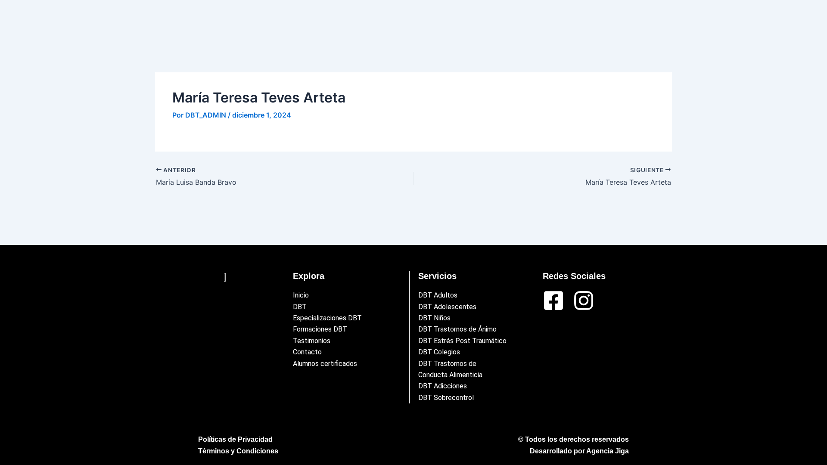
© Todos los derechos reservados (573, 439)
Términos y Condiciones (238, 451)
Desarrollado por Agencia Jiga (579, 451)
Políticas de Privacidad (235, 439)
